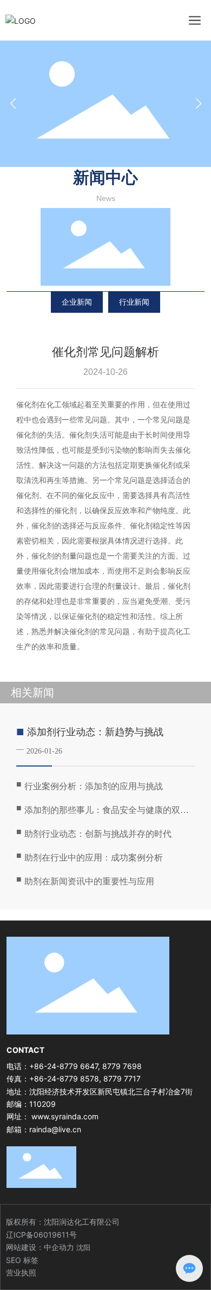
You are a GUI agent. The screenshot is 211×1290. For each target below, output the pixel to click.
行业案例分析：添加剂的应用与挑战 (93, 786)
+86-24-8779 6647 (63, 1066)
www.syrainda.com (64, 1116)
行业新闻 (134, 301)
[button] (198, 104)
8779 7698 (122, 1066)
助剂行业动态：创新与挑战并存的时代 (98, 833)
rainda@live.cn (55, 1129)
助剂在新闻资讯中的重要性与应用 (89, 881)
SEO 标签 (22, 1260)
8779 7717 (122, 1078)
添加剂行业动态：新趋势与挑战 (95, 732)
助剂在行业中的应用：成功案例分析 (93, 857)
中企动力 (59, 1247)
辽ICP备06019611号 (41, 1234)
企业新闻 (77, 301)
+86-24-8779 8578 (64, 1078)
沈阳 (83, 1247)
